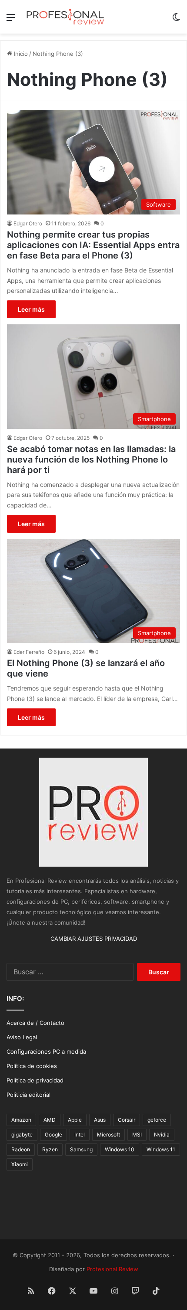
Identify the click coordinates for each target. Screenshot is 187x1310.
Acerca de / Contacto (35, 1022)
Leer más (31, 309)
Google (53, 1134)
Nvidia (162, 1134)
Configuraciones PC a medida (46, 1051)
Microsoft (108, 1134)
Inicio (20, 53)
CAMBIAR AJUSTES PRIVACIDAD (93, 938)
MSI (137, 1134)
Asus (100, 1119)
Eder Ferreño (28, 652)
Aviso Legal (22, 1037)
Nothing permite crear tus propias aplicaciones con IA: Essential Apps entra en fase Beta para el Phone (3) (93, 245)
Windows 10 (119, 1149)
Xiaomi (19, 1164)
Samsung (81, 1149)
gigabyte (22, 1134)
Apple (75, 1119)
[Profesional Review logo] (65, 16)
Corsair (126, 1119)
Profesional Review (112, 1269)
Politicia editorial (28, 1094)
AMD (49, 1119)
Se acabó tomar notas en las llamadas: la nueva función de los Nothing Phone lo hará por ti (91, 459)
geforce (156, 1119)
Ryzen (50, 1149)
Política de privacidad (35, 1080)
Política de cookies (32, 1065)
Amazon (21, 1119)
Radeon (20, 1149)
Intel (79, 1134)
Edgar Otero (27, 223)
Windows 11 (161, 1149)
